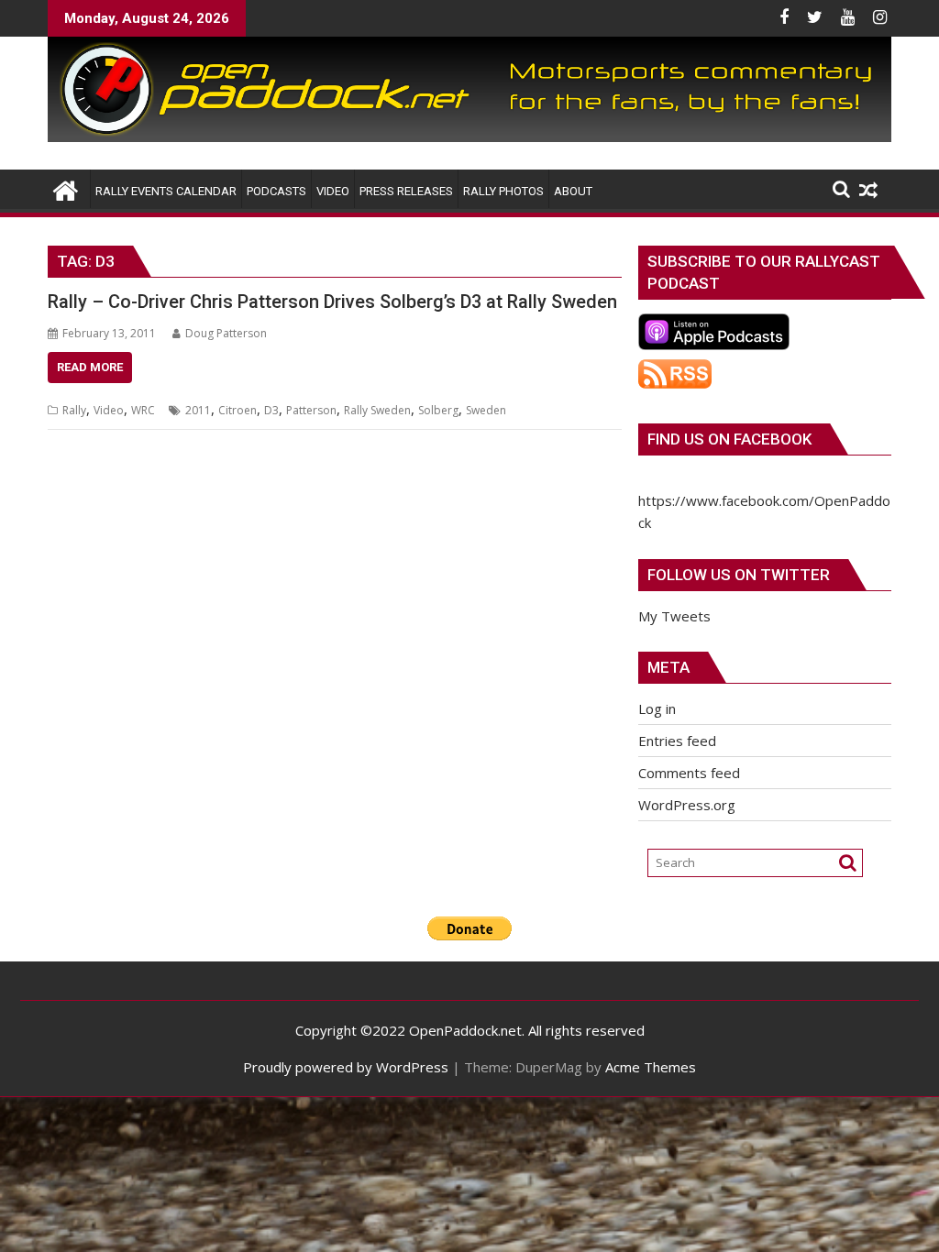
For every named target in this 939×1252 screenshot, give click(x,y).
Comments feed (689, 772)
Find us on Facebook (729, 439)
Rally (74, 410)
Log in (657, 708)
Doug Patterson (226, 333)
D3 (271, 410)
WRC (143, 410)
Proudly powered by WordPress (345, 1067)
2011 (198, 410)
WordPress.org (686, 805)
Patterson (311, 410)
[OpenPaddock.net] (469, 136)
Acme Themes (650, 1067)
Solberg (438, 410)
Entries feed (677, 740)
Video (109, 410)
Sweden (486, 410)
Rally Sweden (377, 410)
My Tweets (674, 616)
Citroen (237, 410)
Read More (90, 367)
